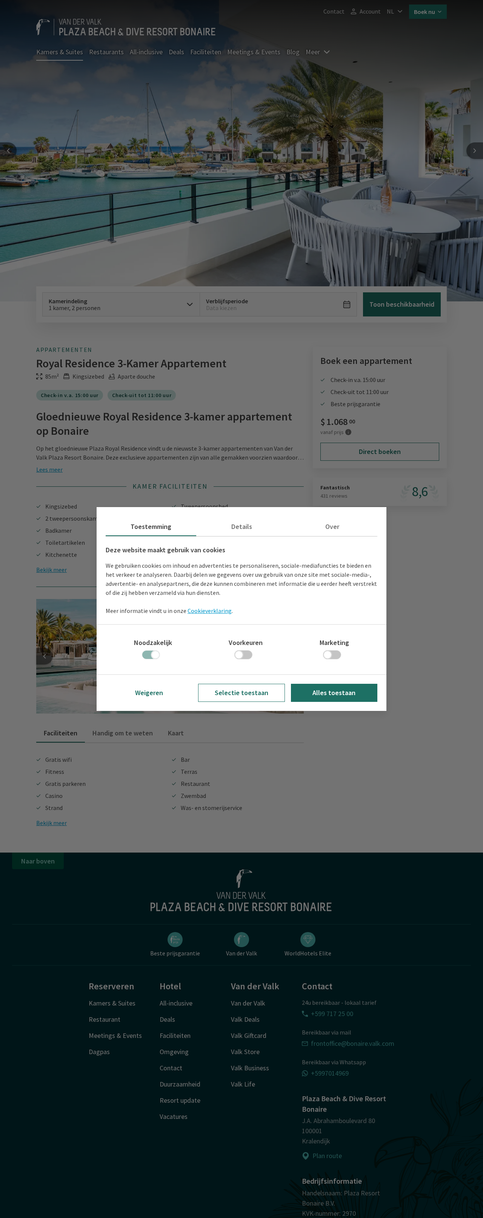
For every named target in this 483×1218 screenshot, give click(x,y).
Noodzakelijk (153, 642)
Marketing (334, 642)
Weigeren (149, 692)
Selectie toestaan (241, 692)
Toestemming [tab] (151, 526)
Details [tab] (241, 526)
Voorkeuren (246, 642)
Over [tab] (332, 526)
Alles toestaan (333, 692)
